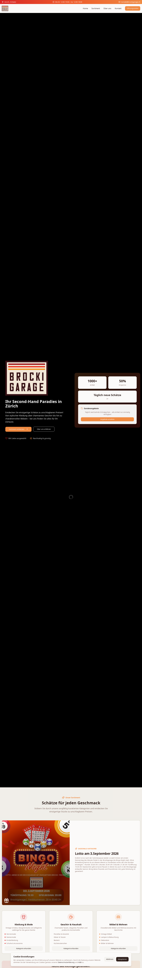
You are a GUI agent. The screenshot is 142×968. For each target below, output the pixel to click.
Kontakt (118, 8)
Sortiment (96, 8)
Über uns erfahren (44, 429)
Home (85, 8)
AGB (79, 962)
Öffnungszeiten (132, 8)
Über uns (107, 8)
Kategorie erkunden (23, 948)
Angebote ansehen (107, 419)
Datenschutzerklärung (66, 962)
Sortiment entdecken (16, 429)
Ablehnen (109, 959)
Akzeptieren (122, 959)
